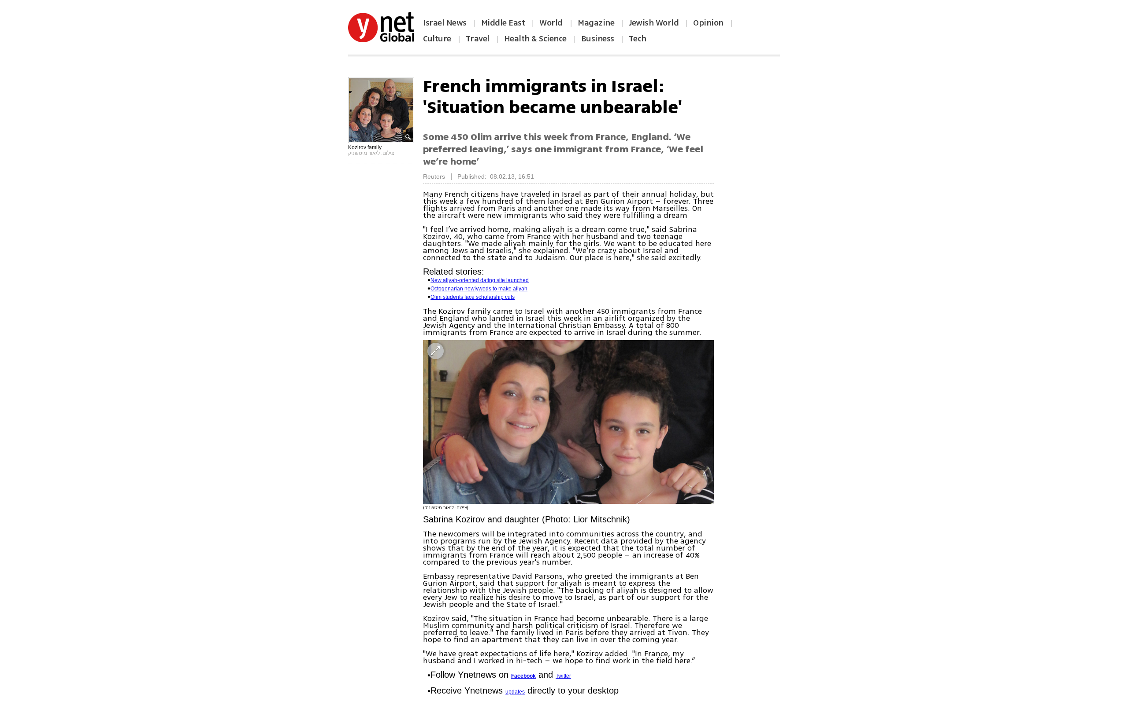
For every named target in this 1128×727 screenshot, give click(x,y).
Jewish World (654, 23)
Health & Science (535, 39)
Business (597, 39)
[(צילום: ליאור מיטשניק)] (568, 421)
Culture (437, 39)
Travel (478, 39)
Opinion (708, 23)
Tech (637, 39)
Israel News (445, 23)
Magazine (596, 23)
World (551, 23)
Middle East (503, 23)
